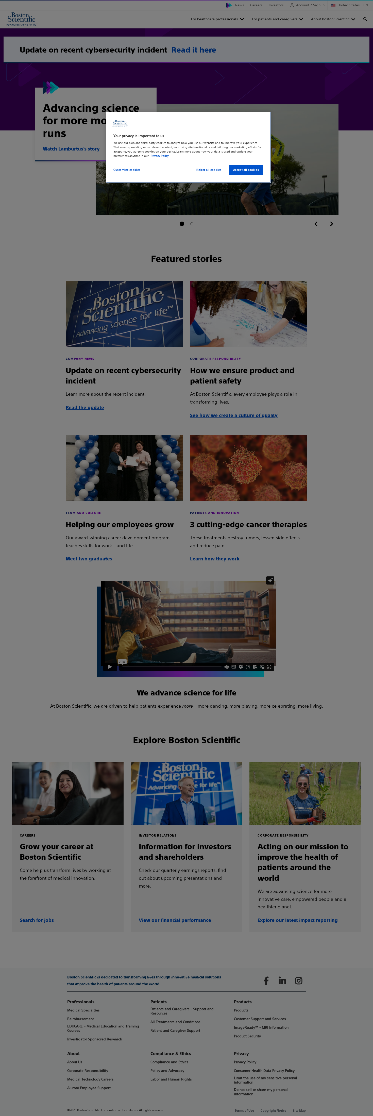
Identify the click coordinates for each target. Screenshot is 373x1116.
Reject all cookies (208, 170)
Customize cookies (126, 170)
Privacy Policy (160, 156)
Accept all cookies (246, 170)
